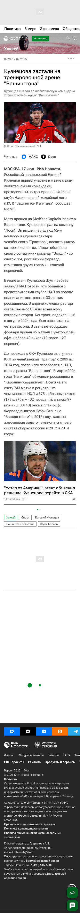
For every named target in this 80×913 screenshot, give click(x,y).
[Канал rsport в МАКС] (12, 731)
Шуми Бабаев (49, 524)
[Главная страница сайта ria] (4, 38)
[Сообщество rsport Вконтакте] (44, 731)
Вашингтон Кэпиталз (20, 524)
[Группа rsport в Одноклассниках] (60, 731)
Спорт (25, 517)
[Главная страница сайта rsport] (24, 38)
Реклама (34, 762)
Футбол (9, 755)
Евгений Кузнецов (47, 517)
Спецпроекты (14, 762)
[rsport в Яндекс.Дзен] (28, 731)
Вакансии (10, 779)
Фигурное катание (31, 755)
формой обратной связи (42, 860)
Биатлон (53, 755)
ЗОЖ (66, 755)
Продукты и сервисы (60, 762)
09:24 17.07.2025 (15, 59)
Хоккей (11, 517)
